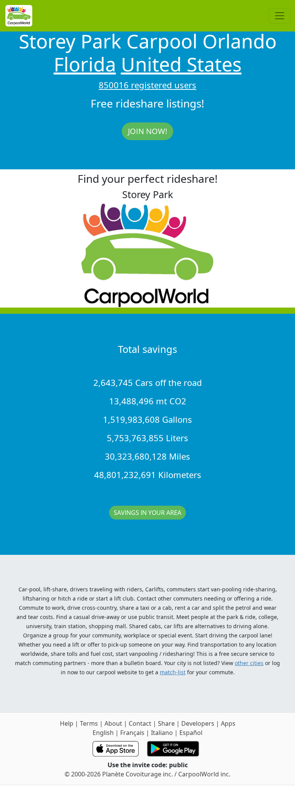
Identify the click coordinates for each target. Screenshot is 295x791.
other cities (249, 663)
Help (66, 723)
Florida (85, 64)
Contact (140, 723)
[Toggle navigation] (279, 15)
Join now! (147, 131)
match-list (173, 672)
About (113, 723)
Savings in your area (147, 512)
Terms (89, 723)
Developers (197, 723)
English (103, 732)
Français (132, 732)
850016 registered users (147, 85)
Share (166, 723)
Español (190, 732)
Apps (228, 723)
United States (181, 64)
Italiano (162, 732)
